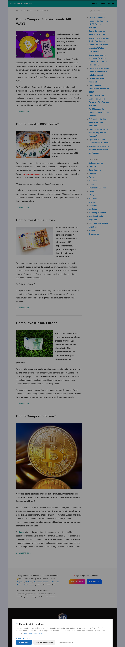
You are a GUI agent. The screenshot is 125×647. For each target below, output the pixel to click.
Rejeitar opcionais (66, 642)
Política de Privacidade (33, 633)
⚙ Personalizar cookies (24, 638)
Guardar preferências (44, 642)
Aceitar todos (24, 642)
